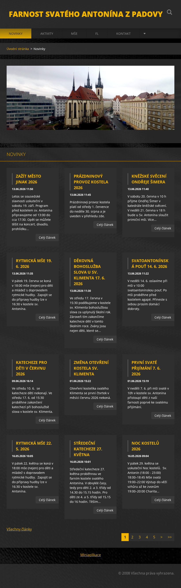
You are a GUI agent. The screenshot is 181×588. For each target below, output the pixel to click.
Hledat (169, 13)
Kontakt (123, 33)
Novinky (16, 33)
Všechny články (19, 529)
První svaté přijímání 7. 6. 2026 (146, 368)
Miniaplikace (90, 554)
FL (96, 33)
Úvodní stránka (18, 49)
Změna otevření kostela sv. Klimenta (91, 368)
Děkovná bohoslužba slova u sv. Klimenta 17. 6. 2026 (89, 272)
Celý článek (47, 237)
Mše (74, 33)
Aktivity (46, 33)
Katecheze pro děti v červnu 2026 (31, 368)
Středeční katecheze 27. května (88, 448)
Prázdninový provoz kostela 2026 (91, 181)
